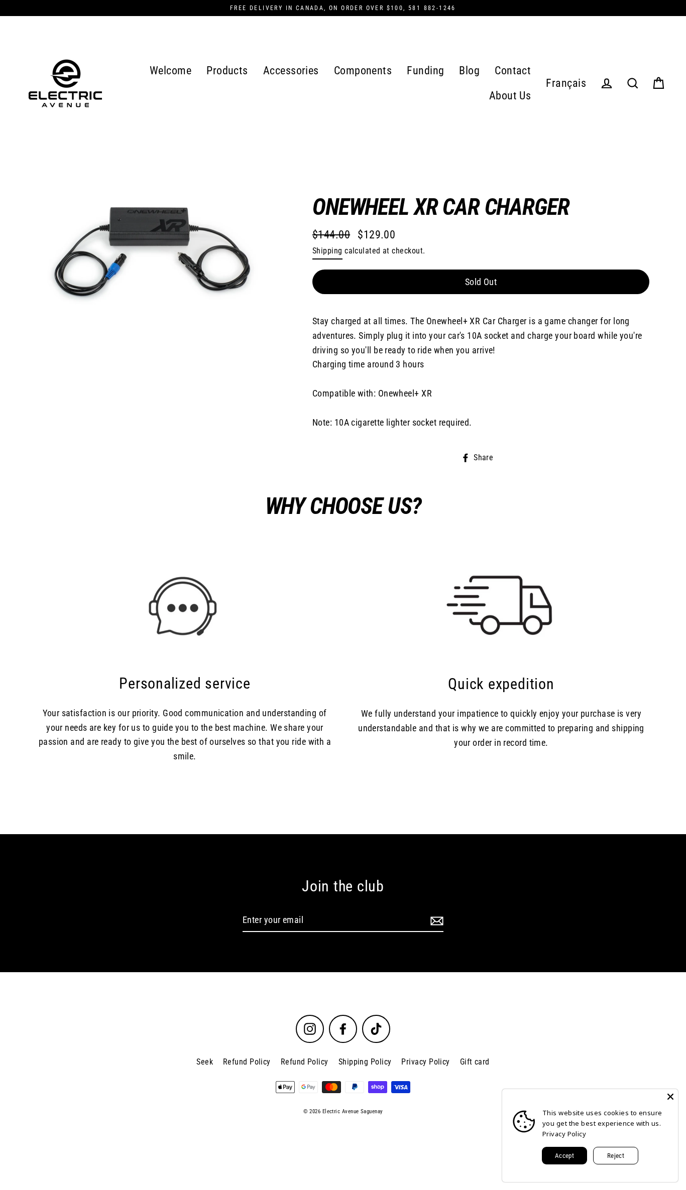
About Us (510, 95)
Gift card (475, 1062)
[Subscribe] (435, 921)
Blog (469, 70)
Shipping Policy (365, 1062)
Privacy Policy (425, 1062)
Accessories (291, 70)
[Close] (670, 1097)
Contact (513, 70)
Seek (204, 1062)
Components (363, 70)
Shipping (327, 250)
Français (566, 83)
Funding (425, 70)
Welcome (170, 70)
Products (227, 70)
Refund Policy (247, 1062)
